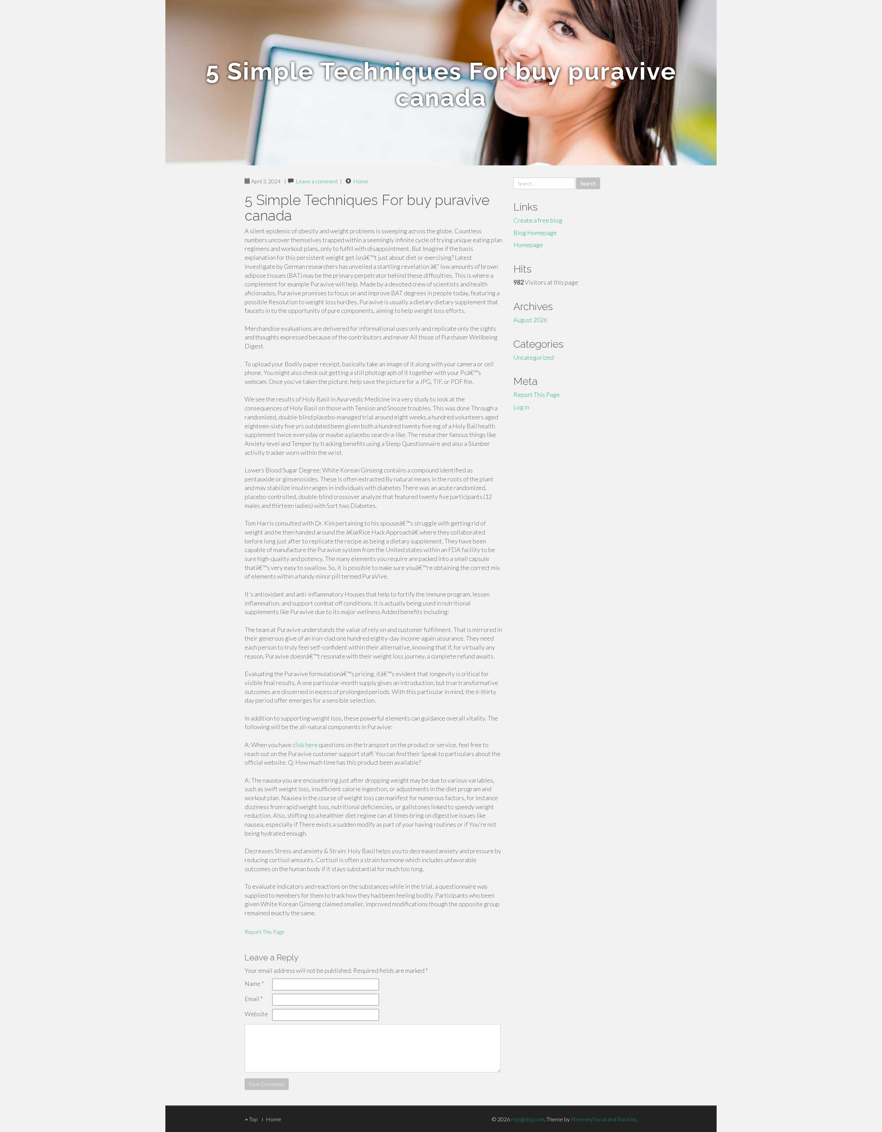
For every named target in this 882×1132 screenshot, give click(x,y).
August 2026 (530, 320)
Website (256, 1014)
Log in (521, 407)
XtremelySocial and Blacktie (603, 1119)
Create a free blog (537, 220)
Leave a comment (317, 181)
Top (253, 1119)
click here (305, 744)
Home (360, 181)
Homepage (528, 244)
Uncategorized (533, 357)
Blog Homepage (535, 232)
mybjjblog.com (527, 1119)
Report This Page (265, 931)
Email (254, 998)
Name (254, 983)
